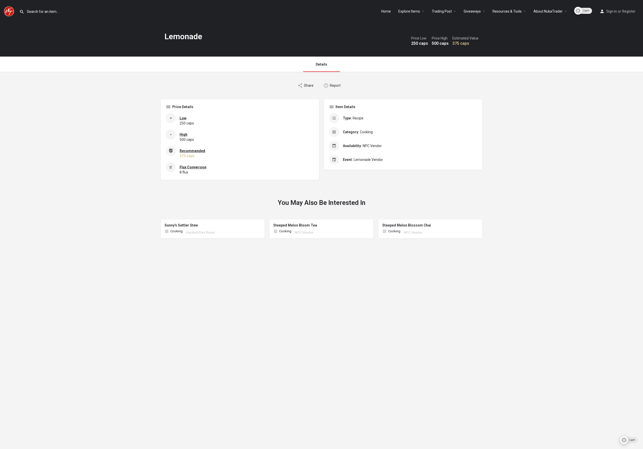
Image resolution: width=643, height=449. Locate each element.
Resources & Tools (507, 11)
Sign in (611, 11)
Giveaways (472, 11)
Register (628, 11)
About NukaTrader (548, 11)
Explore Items (409, 11)
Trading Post (442, 11)
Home (386, 11)
